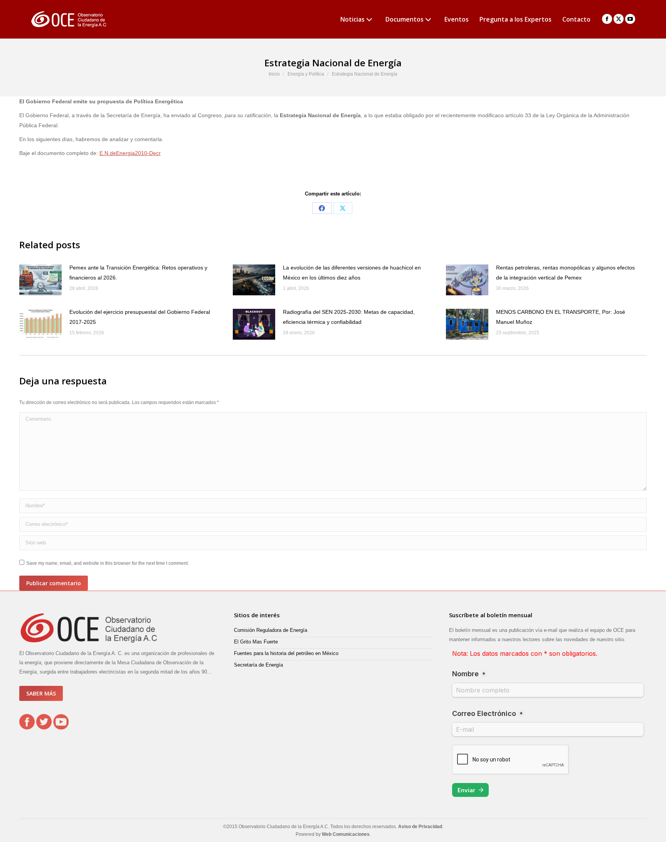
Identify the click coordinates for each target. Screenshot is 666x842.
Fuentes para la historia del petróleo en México (286, 653)
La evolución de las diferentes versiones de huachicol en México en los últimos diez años (352, 272)
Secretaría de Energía (258, 665)
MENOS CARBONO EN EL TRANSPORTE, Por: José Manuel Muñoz (560, 317)
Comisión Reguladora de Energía (270, 630)
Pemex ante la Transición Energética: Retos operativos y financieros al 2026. (138, 272)
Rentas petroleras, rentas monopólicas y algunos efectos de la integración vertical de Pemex (565, 272)
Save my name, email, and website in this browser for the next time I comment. (107, 563)
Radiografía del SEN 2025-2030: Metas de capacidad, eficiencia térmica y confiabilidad (349, 317)
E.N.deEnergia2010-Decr (130, 153)
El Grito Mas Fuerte (256, 642)
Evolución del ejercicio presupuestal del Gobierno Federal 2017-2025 (139, 317)
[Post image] (40, 279)
